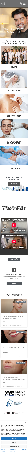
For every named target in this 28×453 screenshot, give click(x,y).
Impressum (24, 449)
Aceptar (14, 438)
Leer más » (5, 321)
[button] (26, 422)
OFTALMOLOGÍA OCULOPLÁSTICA (14, 142)
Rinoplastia (14, 168)
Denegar (14, 442)
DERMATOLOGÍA (14, 116)
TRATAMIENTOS (14, 90)
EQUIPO (14, 67)
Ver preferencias (14, 446)
